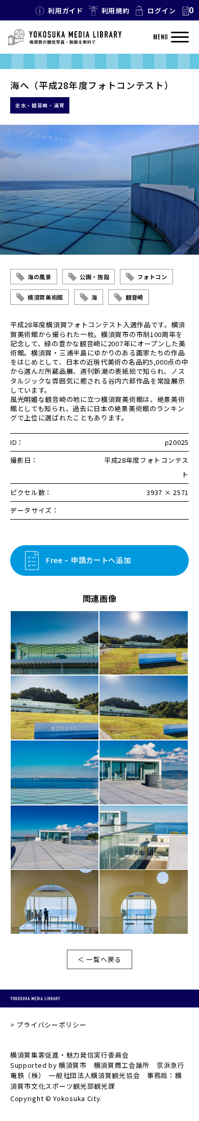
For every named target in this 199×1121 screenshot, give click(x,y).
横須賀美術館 (45, 297)
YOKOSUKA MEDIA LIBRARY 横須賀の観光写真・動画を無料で (65, 37)
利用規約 (116, 10)
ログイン (161, 10)
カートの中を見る (187, 11)
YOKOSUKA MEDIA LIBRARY (35, 998)
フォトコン (152, 277)
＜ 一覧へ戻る (99, 959)
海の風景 (40, 277)
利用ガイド (65, 10)
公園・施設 (95, 277)
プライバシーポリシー (51, 1024)
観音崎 (134, 297)
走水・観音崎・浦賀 (39, 105)
